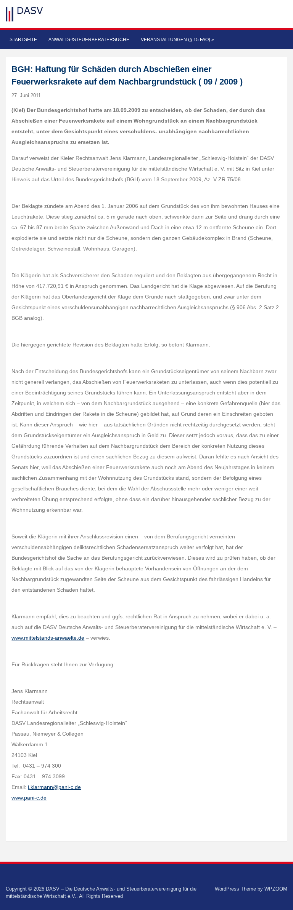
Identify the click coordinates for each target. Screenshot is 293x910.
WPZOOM (275, 889)
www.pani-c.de (29, 798)
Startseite (23, 39)
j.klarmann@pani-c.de (54, 787)
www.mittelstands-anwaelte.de (47, 638)
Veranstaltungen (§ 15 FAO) (177, 39)
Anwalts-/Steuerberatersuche (88, 39)
